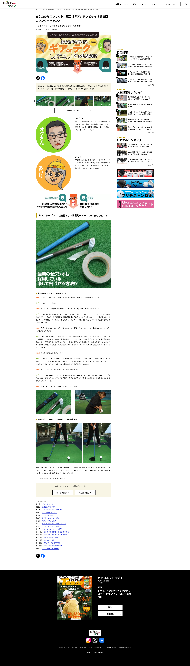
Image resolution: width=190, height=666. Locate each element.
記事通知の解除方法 (125, 647)
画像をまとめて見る (73, 111)
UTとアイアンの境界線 (52, 543)
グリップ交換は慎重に (51, 537)
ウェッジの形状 (47, 515)
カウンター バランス (49, 512)
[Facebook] (42, 78)
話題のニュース (121, 4)
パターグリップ (47, 504)
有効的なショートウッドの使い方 (54, 523)
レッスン (155, 4)
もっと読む (150, 85)
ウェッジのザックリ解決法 (51, 526)
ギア (134, 4)
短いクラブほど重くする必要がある (56, 532)
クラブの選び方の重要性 (50, 548)
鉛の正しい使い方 (48, 507)
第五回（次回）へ (85, 493)
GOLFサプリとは (64, 647)
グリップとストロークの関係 (52, 529)
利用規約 (83, 647)
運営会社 (74, 647)
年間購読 (110, 614)
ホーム (38, 10)
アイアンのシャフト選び (50, 518)
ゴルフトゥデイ (170, 4)
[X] (38, 78)
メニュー (185, 4)
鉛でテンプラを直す (49, 521)
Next (112, 101)
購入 (110, 607)
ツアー (144, 4)
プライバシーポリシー (95, 647)
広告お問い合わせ (110, 647)
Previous (35, 101)
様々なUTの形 (49, 540)
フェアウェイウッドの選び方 (52, 509)
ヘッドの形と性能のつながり (54, 545)
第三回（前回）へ (63, 493)
